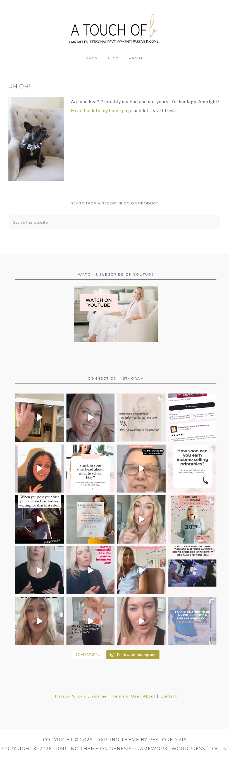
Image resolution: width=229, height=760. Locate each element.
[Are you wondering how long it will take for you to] (192, 469)
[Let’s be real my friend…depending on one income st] (141, 519)
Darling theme (117, 739)
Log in (218, 748)
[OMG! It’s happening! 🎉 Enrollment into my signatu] (192, 519)
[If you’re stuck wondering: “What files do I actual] (39, 570)
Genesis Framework (138, 748)
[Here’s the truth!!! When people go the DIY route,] (141, 418)
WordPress (188, 748)
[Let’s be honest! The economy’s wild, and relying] (39, 621)
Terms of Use (125, 696)
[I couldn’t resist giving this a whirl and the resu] (192, 621)
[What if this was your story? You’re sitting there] (90, 519)
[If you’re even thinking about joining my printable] (39, 469)
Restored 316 (167, 739)
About (149, 696)
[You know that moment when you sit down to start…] (90, 469)
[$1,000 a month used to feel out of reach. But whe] (141, 570)
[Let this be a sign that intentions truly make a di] (39, 418)
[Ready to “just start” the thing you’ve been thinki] (90, 418)
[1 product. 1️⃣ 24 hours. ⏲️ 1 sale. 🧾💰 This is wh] (141, 621)
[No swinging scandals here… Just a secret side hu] (192, 570)
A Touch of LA (114, 26)
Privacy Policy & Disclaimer (81, 696)
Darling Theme (77, 748)
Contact (169, 696)
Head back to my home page (102, 110)
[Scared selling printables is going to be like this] (39, 519)
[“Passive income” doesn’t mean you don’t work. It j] (90, 570)
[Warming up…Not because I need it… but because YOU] (90, 621)
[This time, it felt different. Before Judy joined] (141, 469)
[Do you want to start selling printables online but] (192, 418)
